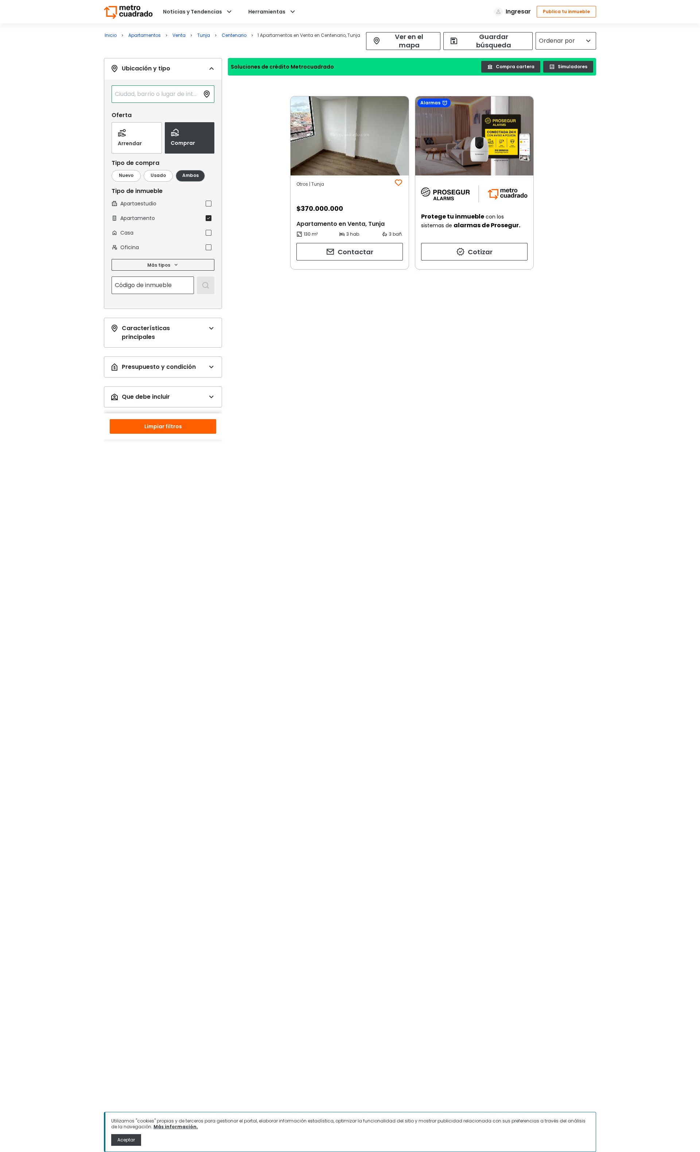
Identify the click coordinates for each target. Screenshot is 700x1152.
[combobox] (157, 94)
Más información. (175, 1127)
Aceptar (126, 1140)
